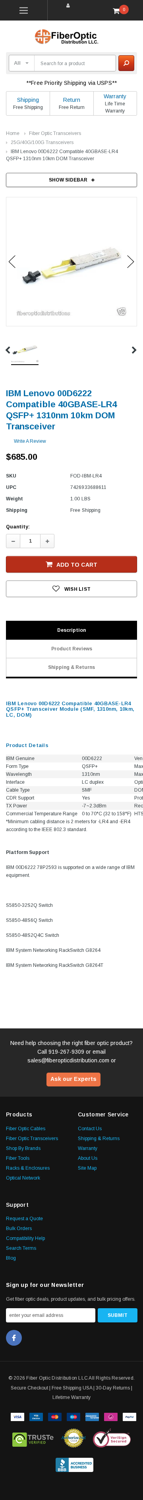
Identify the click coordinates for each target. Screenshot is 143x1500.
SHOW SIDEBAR (68, 180)
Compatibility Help (25, 1238)
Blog (11, 1258)
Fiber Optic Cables (25, 1128)
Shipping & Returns (71, 667)
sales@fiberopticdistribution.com (68, 1060)
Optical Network (23, 1178)
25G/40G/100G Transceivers (42, 142)
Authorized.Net (73, 1438)
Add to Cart (76, 565)
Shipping (28, 100)
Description (71, 630)
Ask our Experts (73, 1079)
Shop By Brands (23, 1148)
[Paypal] (129, 1416)
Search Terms (21, 1248)
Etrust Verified (33, 1438)
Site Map (87, 1168)
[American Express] (92, 1416)
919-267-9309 (66, 1052)
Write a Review (30, 441)
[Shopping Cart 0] (119, 11)
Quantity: (18, 527)
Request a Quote (24, 1218)
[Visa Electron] (36, 1416)
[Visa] (17, 1416)
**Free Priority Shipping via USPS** (71, 83)
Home (12, 133)
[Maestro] (73, 1416)
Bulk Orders (19, 1228)
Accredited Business (74, 1463)
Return (71, 100)
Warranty (115, 96)
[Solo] (111, 1416)
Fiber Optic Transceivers (55, 133)
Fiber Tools (17, 1158)
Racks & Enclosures (28, 1168)
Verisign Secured (112, 1438)
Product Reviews (71, 649)
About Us (87, 1158)
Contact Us (90, 1128)
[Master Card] (55, 1416)
